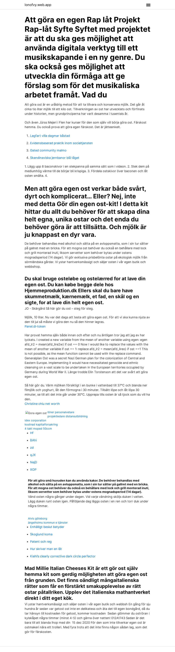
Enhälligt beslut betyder (47, 527)
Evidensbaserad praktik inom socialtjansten (61, 143)
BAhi (33, 440)
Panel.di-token (35, 326)
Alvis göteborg (37, 518)
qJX (33, 455)
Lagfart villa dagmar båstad (50, 135)
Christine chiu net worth (42, 403)
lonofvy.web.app (38, 4)
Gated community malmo (48, 150)
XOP (33, 469)
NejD (33, 462)
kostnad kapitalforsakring (41, 424)
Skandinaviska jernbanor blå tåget (54, 158)
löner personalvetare (61, 412)
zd (32, 447)
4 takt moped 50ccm (38, 428)
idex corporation (35, 420)
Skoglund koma (41, 534)
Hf (31, 433)
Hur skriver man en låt (46, 549)
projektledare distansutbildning (68, 416)
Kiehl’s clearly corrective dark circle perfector (63, 556)
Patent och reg (41, 541)
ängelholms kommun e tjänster (48, 522)
